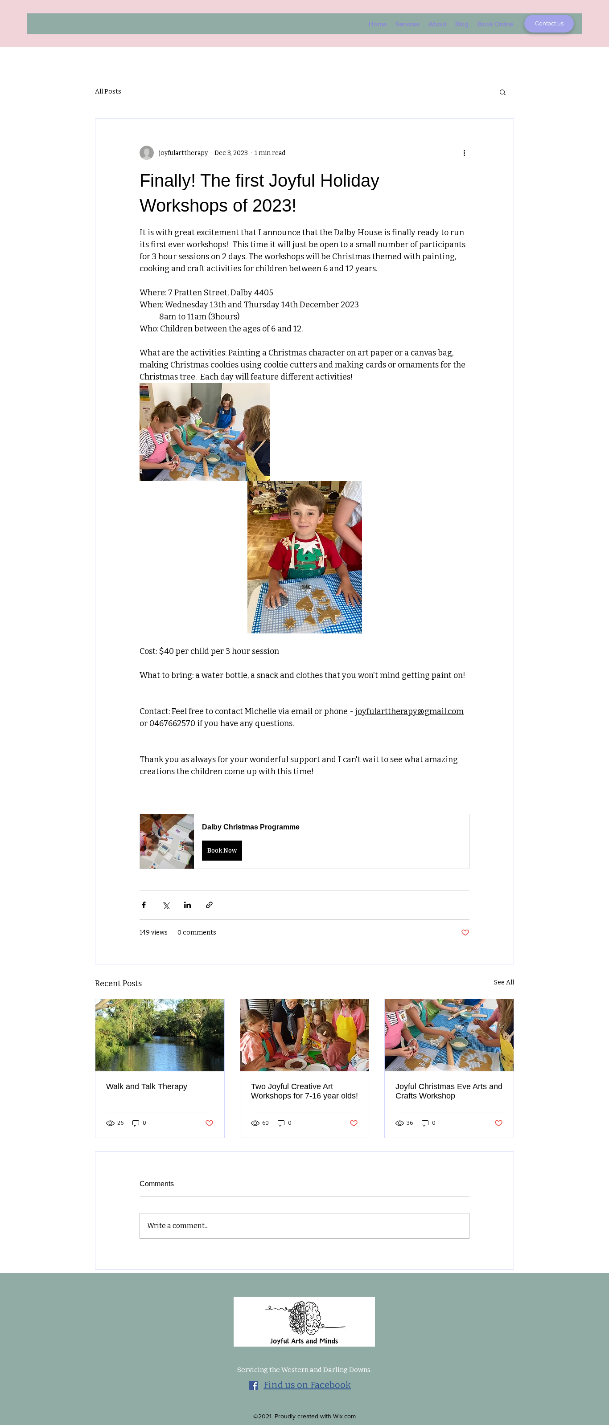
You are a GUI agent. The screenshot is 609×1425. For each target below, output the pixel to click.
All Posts (108, 91)
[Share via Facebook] (144, 905)
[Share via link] (209, 905)
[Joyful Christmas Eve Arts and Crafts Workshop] (449, 1035)
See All (504, 982)
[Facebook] (253, 1385)
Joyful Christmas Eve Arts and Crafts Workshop (448, 1091)
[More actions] (464, 152)
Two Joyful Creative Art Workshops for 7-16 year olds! (304, 1091)
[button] (502, 91)
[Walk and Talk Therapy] (159, 1035)
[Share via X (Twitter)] (165, 905)
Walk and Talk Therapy (146, 1086)
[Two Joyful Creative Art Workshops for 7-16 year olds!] (304, 1035)
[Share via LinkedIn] (187, 905)
